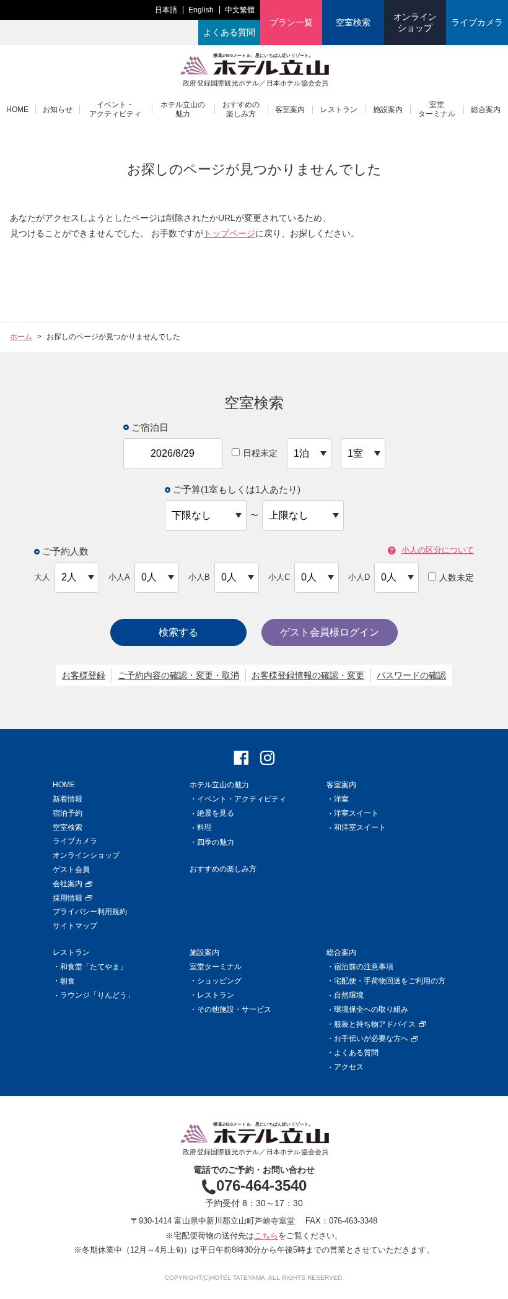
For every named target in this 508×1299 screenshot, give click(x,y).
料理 (204, 827)
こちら (266, 1235)
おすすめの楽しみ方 (241, 109)
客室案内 (290, 109)
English (201, 10)
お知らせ (57, 109)
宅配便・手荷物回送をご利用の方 (389, 981)
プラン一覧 (291, 22)
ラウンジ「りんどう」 (97, 995)
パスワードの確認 (411, 675)
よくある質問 (229, 32)
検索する (178, 632)
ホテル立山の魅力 (182, 109)
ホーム (21, 336)
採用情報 (67, 898)
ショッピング (219, 981)
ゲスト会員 (71, 869)
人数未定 (456, 577)
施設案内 (388, 109)
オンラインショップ (415, 22)
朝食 (67, 981)
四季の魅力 (215, 842)
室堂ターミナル (436, 109)
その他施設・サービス (234, 1009)
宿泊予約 (67, 813)
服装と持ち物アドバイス (375, 1024)
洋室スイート (356, 813)
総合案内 (486, 109)
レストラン (338, 109)
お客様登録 (83, 675)
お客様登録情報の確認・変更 (308, 675)
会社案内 (67, 883)
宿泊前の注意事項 (363, 966)
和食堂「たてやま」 (93, 966)
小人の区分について (437, 550)
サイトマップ (75, 925)
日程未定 (260, 453)
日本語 (166, 10)
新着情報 (67, 799)
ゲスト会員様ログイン (329, 632)
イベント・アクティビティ (115, 109)
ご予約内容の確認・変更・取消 (178, 675)
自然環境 (349, 995)
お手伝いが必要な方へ (371, 1038)
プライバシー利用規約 (90, 911)
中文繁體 (240, 10)
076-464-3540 (261, 1185)
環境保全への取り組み (371, 1009)
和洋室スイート (360, 827)
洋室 (341, 799)
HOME (17, 109)
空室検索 (353, 22)
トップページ (229, 233)
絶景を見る (215, 813)
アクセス (349, 1067)
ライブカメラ (477, 22)
